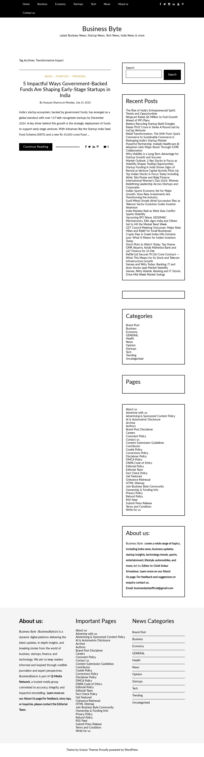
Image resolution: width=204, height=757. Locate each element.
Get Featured (134, 476)
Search (130, 68)
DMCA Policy (134, 459)
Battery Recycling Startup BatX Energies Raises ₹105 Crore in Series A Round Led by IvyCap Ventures (152, 127)
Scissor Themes (88, 750)
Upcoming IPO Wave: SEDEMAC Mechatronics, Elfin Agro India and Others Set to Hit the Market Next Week (151, 221)
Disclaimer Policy (136, 456)
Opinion (131, 345)
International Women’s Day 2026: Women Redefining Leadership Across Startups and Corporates (152, 184)
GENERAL (132, 335)
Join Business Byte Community (145, 486)
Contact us (29, 13)
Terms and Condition (138, 506)
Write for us (133, 510)
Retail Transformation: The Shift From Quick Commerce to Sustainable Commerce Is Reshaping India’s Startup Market (153, 137)
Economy (60, 4)
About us (123, 4)
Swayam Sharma (52, 102)
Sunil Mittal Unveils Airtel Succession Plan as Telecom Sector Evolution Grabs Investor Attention (153, 204)
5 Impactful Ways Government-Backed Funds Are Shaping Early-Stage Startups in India (65, 89)
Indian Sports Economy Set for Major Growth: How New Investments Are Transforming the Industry (149, 194)
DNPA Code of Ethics (139, 463)
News (107, 4)
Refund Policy (134, 496)
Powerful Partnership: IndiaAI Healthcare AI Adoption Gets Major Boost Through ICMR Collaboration (152, 147)
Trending (78, 76)
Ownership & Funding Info (142, 490)
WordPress (131, 750)
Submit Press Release (139, 503)
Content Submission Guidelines (145, 443)
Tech (93, 4)
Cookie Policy (134, 449)
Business (42, 4)
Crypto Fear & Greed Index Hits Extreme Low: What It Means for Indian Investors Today (151, 238)
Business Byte (102, 29)
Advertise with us (136, 412)
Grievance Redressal (138, 479)
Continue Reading (35, 147)
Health (130, 338)
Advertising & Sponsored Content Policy (150, 416)
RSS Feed (131, 500)
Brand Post (132, 325)
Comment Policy (136, 436)
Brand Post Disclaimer (139, 429)
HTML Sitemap (135, 483)
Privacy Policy (134, 493)
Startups (78, 4)
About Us (29, 698)
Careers (130, 433)
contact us (142, 582)
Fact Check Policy (136, 473)
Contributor (133, 446)
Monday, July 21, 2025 (78, 102)
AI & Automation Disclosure (143, 419)
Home (26, 4)
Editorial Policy (135, 466)
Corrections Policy (137, 453)
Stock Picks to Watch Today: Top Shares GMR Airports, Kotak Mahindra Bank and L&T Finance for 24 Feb (151, 248)
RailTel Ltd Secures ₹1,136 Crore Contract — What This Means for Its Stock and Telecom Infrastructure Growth (153, 258)
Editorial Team (134, 470)
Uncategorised (134, 358)
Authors (131, 426)
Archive (130, 423)
